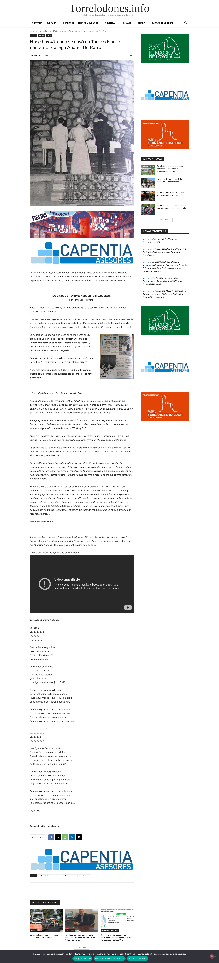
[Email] (79, 837)
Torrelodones (84, 876)
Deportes (68, 22)
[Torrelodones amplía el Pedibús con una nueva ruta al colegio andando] (148, 209)
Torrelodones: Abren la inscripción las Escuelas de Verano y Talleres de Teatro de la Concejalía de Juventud (165, 294)
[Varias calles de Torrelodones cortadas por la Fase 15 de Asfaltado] (46, 920)
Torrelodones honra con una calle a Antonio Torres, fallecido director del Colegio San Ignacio (80, 937)
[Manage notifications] (212, 956)
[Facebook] (51, 837)
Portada (37, 22)
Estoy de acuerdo (82, 958)
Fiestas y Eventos (88, 22)
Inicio (32, 31)
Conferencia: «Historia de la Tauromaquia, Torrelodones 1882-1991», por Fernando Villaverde (163, 281)
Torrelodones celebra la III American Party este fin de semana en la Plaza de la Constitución (164, 252)
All (132, 903)
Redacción (37, 55)
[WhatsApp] (65, 837)
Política (110, 22)
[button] (185, 23)
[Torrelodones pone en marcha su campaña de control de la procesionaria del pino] (148, 170)
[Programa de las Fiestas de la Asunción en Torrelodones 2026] (148, 183)
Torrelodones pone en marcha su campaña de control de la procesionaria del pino (170, 168)
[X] (58, 837)
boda (57, 876)
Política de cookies (138, 958)
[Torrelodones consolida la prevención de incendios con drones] (148, 196)
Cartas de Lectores (163, 22)
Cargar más (81, 947)
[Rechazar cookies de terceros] (215, 956)
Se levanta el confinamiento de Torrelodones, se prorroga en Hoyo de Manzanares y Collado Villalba (116, 937)
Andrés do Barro (45, 876)
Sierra (141, 22)
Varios (49, 35)
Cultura (51, 22)
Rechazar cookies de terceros (109, 958)
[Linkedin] (72, 837)
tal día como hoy (69, 876)
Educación (70, 930)
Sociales (126, 22)
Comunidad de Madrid (109, 930)
